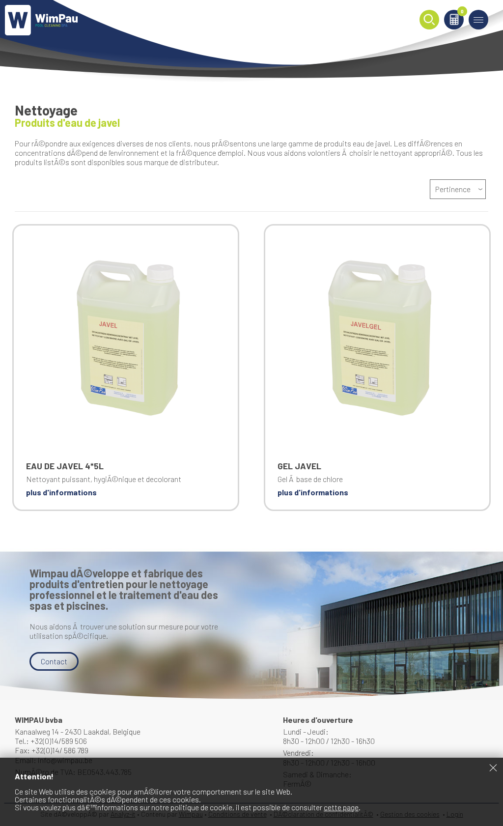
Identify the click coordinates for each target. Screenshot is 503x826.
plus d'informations (61, 492)
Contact (54, 661)
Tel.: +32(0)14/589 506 (51, 740)
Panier (462, 12)
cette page (341, 807)
